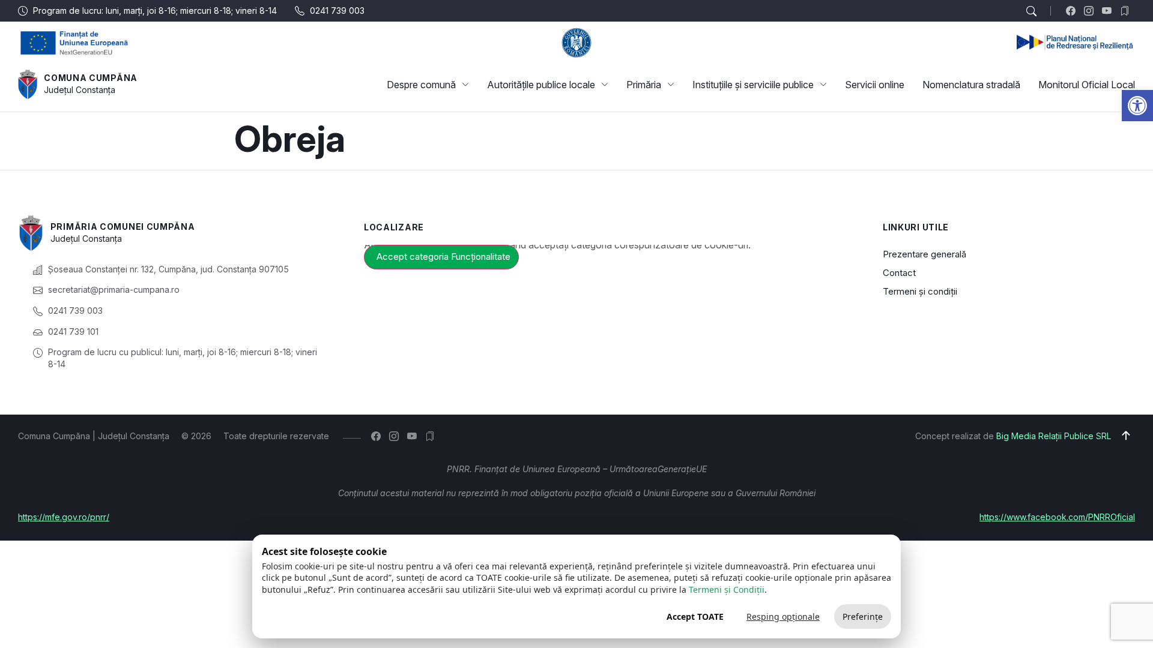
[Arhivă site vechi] (1127, 11)
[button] (1137, 105)
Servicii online (874, 85)
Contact (899, 272)
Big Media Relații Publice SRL (1053, 436)
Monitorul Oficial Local (1086, 85)
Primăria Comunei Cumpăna (122, 226)
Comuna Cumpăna (91, 78)
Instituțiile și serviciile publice (753, 85)
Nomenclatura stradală (971, 85)
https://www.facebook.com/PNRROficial (1057, 517)
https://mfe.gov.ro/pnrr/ (63, 517)
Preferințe (863, 616)
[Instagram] (1091, 11)
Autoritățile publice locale (541, 85)
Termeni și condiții (920, 291)
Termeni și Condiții (726, 589)
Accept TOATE (695, 616)
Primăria (643, 85)
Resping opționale (783, 616)
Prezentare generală (924, 254)
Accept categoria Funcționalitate (443, 256)
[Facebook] (1073, 11)
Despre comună (421, 85)
